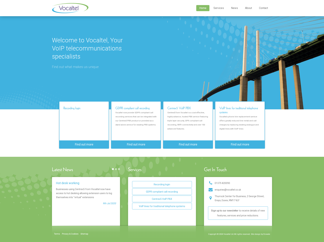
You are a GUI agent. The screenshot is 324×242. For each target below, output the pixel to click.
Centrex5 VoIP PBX (162, 199)
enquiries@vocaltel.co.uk (228, 189)
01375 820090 (222, 183)
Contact (263, 8)
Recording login (162, 184)
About (248, 8)
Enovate (266, 234)
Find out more (84, 144)
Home (202, 8)
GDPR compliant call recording (162, 191)
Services (218, 8)
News (234, 8)
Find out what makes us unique (75, 67)
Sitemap (84, 234)
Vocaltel (70, 8)
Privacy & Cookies (70, 234)
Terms (57, 234)
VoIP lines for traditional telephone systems (162, 206)
